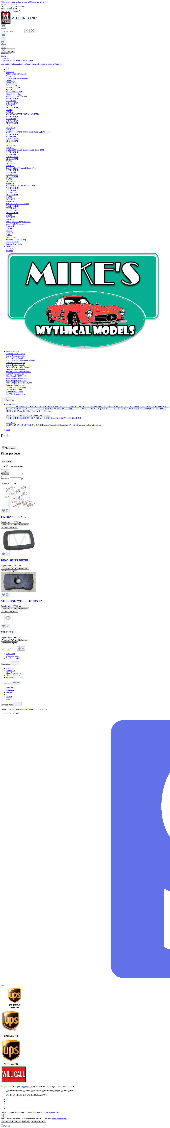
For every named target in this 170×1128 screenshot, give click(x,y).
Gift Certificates (12, 406)
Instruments (83, 425)
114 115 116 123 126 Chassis (122, 409)
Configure (25, 1121)
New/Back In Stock (27, 406)
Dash (76, 425)
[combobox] (12, 31)
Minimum (12, 474)
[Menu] (3, 27)
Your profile (14, 60)
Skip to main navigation (38, 2)
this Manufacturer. (16, 466)
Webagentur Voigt (52, 1112)
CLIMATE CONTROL (15, 425)
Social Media (6, 683)
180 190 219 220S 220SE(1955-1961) (65, 409)
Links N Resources (13, 673)
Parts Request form (13, 658)
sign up (6, 58)
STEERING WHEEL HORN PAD (23, 600)
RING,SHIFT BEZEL (15, 560)
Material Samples (13, 675)
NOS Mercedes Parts (50, 406)
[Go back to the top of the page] (3, 1116)
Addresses (23, 60)
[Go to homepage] (19, 23)
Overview (5, 60)
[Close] (2, 1124)
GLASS (59, 418)
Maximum (12, 479)
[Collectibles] (83, 349)
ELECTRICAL (50, 418)
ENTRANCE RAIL (13, 517)
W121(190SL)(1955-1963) (85, 406)
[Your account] (3, 46)
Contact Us (10, 671)
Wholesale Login (12, 656)
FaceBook (10, 688)
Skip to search (23, 2)
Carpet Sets (64, 425)
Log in (3, 56)
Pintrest (9, 697)
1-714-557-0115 (21, 709)
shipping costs (26, 1086)
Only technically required (11, 1121)
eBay (8, 699)
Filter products (10, 448)
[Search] (27, 31)
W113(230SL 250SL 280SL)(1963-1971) (112, 406)
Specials (38, 406)
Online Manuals (44, 411)
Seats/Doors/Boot (52, 425)
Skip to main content (9, 2)
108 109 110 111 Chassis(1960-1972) (96, 409)
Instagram (10, 690)
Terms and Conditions (14, 677)
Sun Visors (92, 425)
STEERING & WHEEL (35, 425)
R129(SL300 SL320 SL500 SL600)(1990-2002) (30, 409)
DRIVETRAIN (37, 418)
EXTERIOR (25, 418)
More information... (59, 1119)
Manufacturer (7, 462)
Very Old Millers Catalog (28, 411)
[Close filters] (2, 459)
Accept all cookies (38, 1121)
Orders (30, 60)
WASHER (7, 632)
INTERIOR (68, 418)
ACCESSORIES (13, 418)
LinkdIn (9, 692)
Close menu (9, 51)
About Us (10, 668)
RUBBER (77, 418)
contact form (14, 713)
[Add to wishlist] (5, 511)
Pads (99, 425)
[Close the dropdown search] (32, 31)
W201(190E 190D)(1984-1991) (147, 409)
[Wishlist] (2, 43)
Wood (71, 425)
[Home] (7, 69)
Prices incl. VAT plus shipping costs (15, 525)
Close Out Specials (66, 406)
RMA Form (10, 654)
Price (4, 471)
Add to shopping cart (9, 527)
